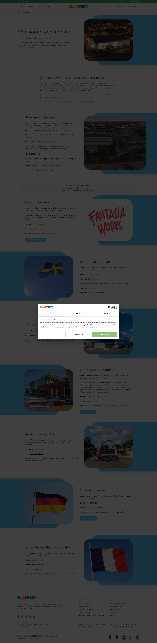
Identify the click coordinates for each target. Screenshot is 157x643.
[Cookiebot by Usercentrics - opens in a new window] (109, 307)
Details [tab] (78, 313)
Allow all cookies (104, 334)
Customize (77, 334)
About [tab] (106, 313)
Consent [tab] (51, 314)
